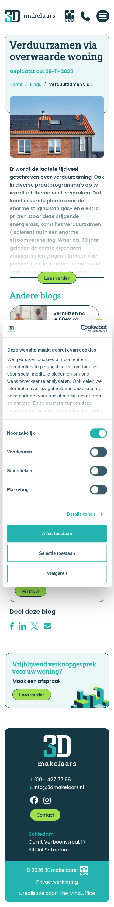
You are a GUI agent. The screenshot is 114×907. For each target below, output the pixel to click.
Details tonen (81, 514)
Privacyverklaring (57, 881)
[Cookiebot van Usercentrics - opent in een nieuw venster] (81, 328)
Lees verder (57, 278)
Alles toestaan (57, 533)
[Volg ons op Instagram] (47, 800)
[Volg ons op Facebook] (34, 800)
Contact (45, 815)
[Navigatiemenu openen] (102, 16)
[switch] (98, 452)
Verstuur (30, 591)
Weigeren (57, 573)
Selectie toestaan (57, 553)
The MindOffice (77, 893)
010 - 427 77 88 (52, 779)
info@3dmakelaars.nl (59, 787)
